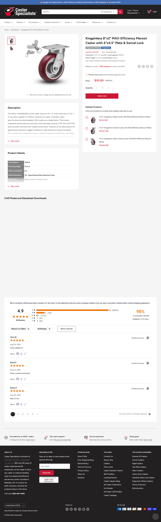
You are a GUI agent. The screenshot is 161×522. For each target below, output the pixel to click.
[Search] (120, 11)
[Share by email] (151, 66)
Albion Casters (92, 52)
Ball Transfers (109, 474)
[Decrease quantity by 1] (97, 88)
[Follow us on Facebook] (67, 509)
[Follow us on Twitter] (71, 509)
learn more (30, 440)
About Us (81, 474)
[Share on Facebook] (139, 66)
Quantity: (89, 88)
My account (132, 13)
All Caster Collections (112, 485)
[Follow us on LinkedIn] (87, 509)
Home (6, 30)
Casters (7, 22)
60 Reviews (23, 320)
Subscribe (46, 473)
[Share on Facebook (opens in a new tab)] (17, 354)
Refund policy (137, 488)
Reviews (81, 478)
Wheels (19, 22)
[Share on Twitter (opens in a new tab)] (21, 354)
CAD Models (81, 22)
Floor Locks (108, 467)
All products (15, 30)
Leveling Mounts (110, 478)
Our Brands (108, 488)
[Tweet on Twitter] (147, 66)
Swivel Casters (138, 460)
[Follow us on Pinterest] (79, 509)
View (94, 119)
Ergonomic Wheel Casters (142, 481)
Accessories (33, 22)
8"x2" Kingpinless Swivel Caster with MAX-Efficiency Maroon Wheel (125, 128)
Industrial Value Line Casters (143, 478)
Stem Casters (137, 471)
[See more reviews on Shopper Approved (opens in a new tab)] (25, 354)
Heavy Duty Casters (140, 474)
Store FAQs (82, 456)
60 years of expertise (62, 440)
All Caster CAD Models (113, 492)
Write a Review (67, 329)
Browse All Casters (139, 456)
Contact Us (111, 22)
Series (67, 22)
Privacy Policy (83, 471)
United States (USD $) (13, 505)
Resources (96, 22)
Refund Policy (83, 463)
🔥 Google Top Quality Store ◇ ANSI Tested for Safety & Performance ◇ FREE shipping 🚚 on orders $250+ (80, 2)
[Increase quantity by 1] (108, 88)
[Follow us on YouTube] (83, 509)
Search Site (108, 460)
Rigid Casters (137, 463)
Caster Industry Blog (112, 481)
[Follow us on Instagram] (75, 509)
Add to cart (102, 96)
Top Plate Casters (139, 467)
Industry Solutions (51, 22)
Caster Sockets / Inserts (113, 471)
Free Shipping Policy (86, 460)
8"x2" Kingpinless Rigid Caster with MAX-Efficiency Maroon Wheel (124, 117)
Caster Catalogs (110, 495)
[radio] (80, 310)
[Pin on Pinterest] (143, 66)
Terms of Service (84, 467)
